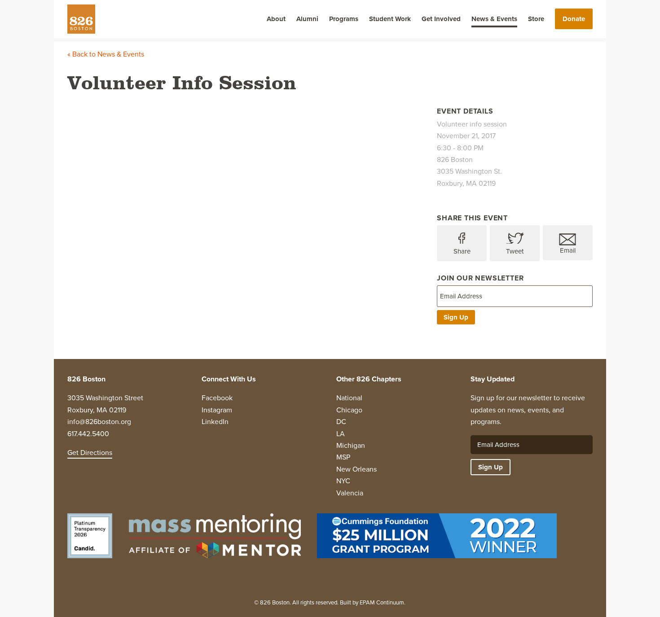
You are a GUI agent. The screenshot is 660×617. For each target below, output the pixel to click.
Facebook (217, 398)
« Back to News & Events (105, 54)
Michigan (350, 445)
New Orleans (356, 469)
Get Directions (89, 452)
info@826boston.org (99, 421)
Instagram (217, 410)
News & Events (494, 19)
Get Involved (441, 19)
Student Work (390, 19)
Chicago (349, 410)
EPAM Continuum (382, 602)
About (276, 19)
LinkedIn (215, 421)
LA (340, 434)
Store (536, 19)
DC (341, 421)
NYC (343, 481)
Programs (343, 19)
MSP (343, 457)
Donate (574, 19)
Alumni (307, 19)
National (349, 398)
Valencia (349, 493)
